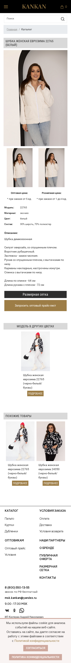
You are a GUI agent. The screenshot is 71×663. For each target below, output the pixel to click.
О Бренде (46, 548)
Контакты (47, 577)
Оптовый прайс (15, 548)
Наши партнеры (52, 540)
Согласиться (35, 648)
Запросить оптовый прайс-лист (35, 305)
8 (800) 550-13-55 (17, 587)
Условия (10, 554)
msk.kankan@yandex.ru (20, 598)
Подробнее (35, 393)
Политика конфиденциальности (35, 657)
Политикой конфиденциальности (36, 640)
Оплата (44, 518)
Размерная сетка (35, 294)
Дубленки (11, 531)
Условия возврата (51, 531)
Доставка (45, 525)
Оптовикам (14, 540)
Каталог (11, 511)
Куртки (9, 525)
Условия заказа (52, 511)
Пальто (9, 518)
